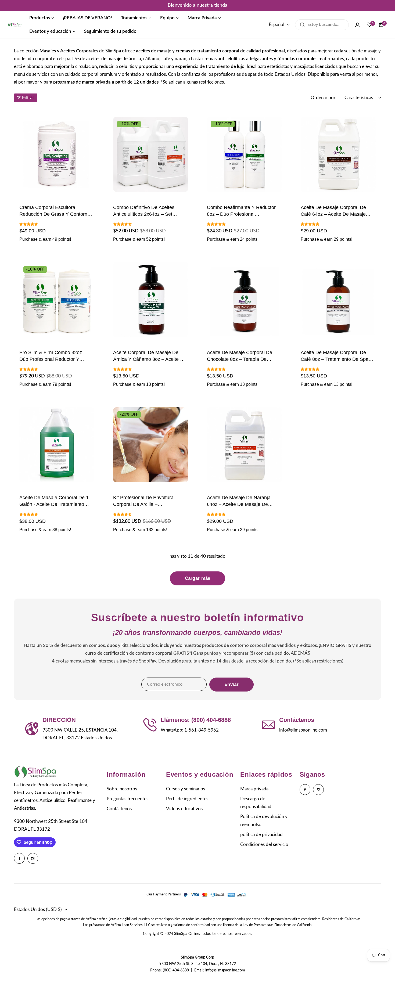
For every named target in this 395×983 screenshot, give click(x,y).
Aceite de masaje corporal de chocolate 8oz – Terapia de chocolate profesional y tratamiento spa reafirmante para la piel (244, 356)
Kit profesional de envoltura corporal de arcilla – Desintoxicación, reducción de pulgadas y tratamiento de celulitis (146, 501)
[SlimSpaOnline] (14, 25)
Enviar (231, 684)
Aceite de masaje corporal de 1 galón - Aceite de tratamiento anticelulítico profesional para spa (56, 501)
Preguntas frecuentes (127, 799)
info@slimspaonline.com (225, 970)
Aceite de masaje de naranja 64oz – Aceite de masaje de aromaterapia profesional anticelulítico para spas (239, 501)
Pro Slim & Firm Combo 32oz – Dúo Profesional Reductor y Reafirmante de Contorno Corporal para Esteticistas (56, 356)
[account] (357, 25)
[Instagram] (32, 858)
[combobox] (322, 24)
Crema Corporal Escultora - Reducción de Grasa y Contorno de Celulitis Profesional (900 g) (54, 211)
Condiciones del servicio (264, 844)
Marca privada (254, 789)
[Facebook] (19, 858)
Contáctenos (119, 808)
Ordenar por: (323, 97)
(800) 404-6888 (176, 970)
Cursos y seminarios (185, 789)
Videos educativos (184, 808)
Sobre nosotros (122, 789)
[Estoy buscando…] (302, 24)
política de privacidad (261, 834)
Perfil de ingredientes (187, 799)
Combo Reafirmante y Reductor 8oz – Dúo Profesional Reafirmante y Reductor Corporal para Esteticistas (243, 211)
